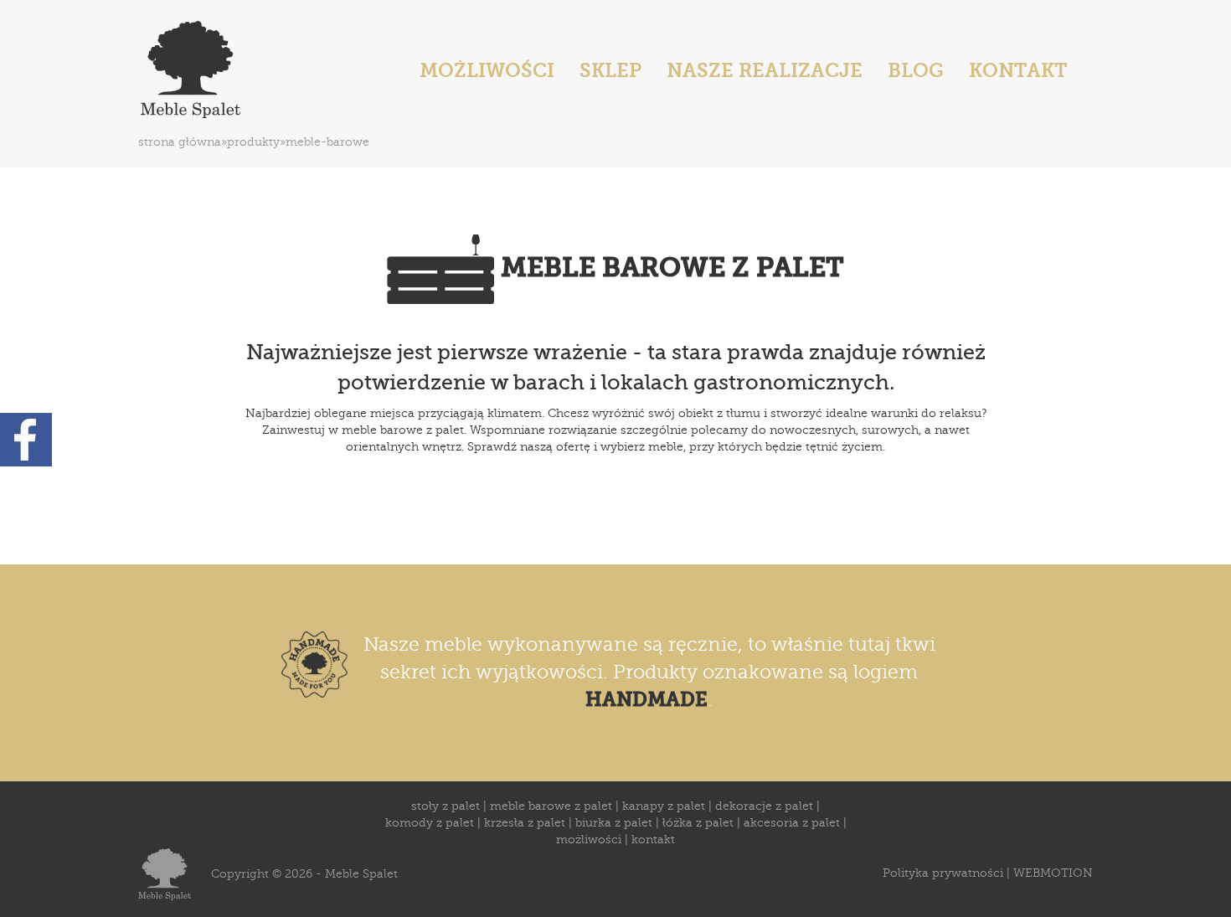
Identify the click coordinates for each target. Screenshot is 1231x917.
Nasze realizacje (765, 70)
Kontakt (1018, 70)
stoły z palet (445, 806)
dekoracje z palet (764, 806)
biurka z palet (613, 823)
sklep (610, 70)
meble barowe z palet (551, 806)
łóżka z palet (698, 823)
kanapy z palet (663, 806)
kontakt (653, 839)
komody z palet (429, 823)
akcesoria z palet (792, 823)
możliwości (588, 839)
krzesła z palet (524, 823)
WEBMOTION (1053, 873)
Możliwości (487, 70)
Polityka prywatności (943, 873)
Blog (916, 70)
